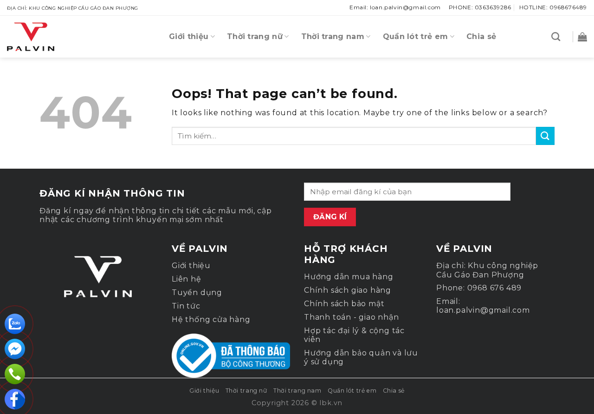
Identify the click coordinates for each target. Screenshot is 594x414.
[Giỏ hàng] (580, 36)
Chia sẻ (481, 36)
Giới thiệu (188, 36)
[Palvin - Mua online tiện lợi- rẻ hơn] (53, 37)
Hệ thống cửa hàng (211, 319)
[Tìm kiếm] (555, 36)
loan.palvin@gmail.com (483, 310)
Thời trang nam (332, 36)
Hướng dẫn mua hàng (348, 276)
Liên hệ (186, 279)
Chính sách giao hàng (347, 290)
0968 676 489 (494, 287)
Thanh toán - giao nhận (351, 317)
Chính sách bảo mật (344, 303)
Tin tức (186, 306)
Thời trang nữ (255, 36)
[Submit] (545, 136)
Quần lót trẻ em (415, 36)
